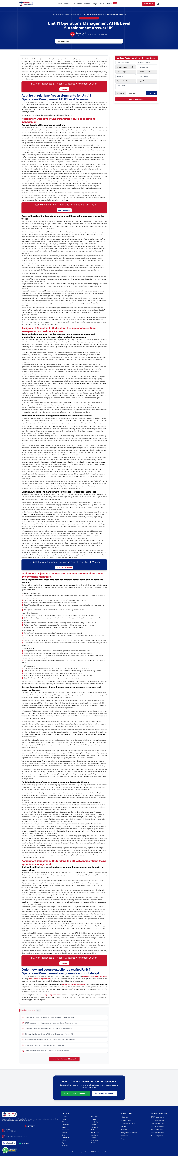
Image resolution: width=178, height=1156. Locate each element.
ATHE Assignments (157, 1136)
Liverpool (93, 1119)
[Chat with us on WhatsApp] (9, 1150)
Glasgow (64, 1132)
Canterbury (94, 1140)
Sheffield (93, 1124)
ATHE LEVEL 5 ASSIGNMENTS (89, 18)
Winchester (94, 1127)
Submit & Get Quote (136, 99)
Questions (78, 4)
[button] (68, 4)
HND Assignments (157, 1120)
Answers (87, 4)
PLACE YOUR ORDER (64, 567)
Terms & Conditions (128, 1123)
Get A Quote (148, 4)
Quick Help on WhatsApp (77, 1093)
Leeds (64, 1119)
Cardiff (93, 1143)
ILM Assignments (157, 1129)
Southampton (66, 1137)
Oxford (64, 1135)
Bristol (64, 1127)
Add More (153, 93)
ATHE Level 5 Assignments (73, 14)
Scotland (93, 1137)
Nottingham (65, 1145)
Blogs (95, 4)
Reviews (110, 4)
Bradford (93, 1130)
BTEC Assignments (157, 1117)
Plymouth (65, 1143)
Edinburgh (65, 1122)
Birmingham (94, 1117)
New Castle (94, 1122)
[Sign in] (158, 3)
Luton (64, 1140)
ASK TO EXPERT (64, 210)
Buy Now (64, 89)
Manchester (94, 1135)
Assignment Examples (129, 1133)
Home (60, 4)
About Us (124, 1117)
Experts (101, 4)
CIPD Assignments (157, 1123)
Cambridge (65, 1124)
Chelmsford (65, 1130)
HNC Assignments (157, 1126)
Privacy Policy (126, 1120)
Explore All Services (106, 1093)
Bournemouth (95, 1132)
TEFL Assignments (157, 1133)
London (64, 1117)
